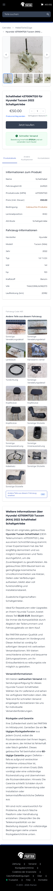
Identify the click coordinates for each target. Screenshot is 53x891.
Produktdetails (9, 158)
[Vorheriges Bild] (6, 54)
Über (39, 876)
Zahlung (16, 864)
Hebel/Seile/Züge (23, 27)
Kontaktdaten (44, 158)
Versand (32, 864)
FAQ (28, 880)
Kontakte (42, 880)
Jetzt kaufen (26, 125)
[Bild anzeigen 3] (28, 78)
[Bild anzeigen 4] (38, 78)
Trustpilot (13, 880)
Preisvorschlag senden (15, 116)
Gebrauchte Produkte (36, 207)
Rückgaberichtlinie (24, 868)
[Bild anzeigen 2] (17, 78)
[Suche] (48, 14)
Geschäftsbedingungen (17, 876)
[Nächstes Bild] (46, 54)
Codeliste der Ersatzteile (24, 872)
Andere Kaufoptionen (27, 158)
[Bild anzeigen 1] (7, 78)
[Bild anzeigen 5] (48, 78)
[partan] (26, 855)
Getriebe (6, 27)
